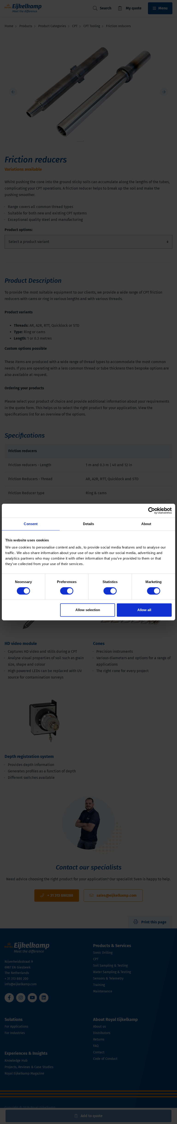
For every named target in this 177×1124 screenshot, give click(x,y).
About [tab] (146, 524)
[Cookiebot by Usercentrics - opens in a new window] (151, 510)
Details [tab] (88, 524)
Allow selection (87, 610)
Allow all (144, 610)
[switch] (66, 591)
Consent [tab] (31, 524)
